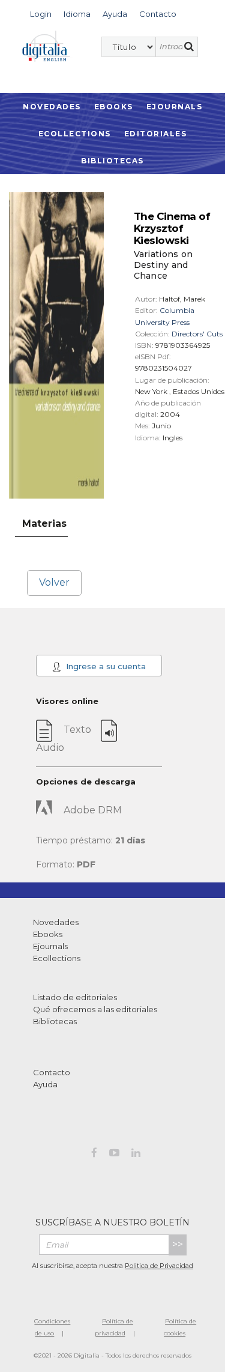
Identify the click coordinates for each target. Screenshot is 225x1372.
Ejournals (174, 106)
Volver (54, 582)
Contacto (51, 1072)
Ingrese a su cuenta (105, 666)
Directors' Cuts (197, 333)
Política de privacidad (114, 1327)
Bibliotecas (112, 160)
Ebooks (113, 106)
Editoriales (155, 133)
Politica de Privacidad (159, 1265)
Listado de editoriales (75, 997)
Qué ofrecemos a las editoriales (95, 1009)
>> (177, 1244)
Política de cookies (180, 1327)
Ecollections (74, 133)
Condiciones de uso (52, 1327)
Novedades (52, 106)
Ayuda (45, 1084)
